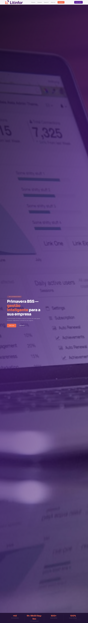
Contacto (61, 2)
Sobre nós (53, 2)
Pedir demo (21, 325)
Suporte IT (46, 2)
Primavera (40, 2)
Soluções (33, 2)
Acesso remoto (78, 2)
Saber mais (11, 325)
